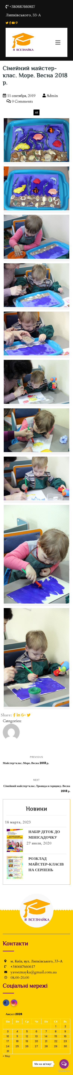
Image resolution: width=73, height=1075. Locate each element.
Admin (52, 95)
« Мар (6, 1056)
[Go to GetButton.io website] (64, 1071)
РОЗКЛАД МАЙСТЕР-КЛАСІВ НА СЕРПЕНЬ (46, 864)
